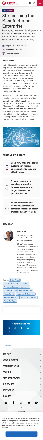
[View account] (34, 3)
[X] (21, 402)
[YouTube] (28, 402)
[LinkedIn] (6, 402)
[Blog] (36, 402)
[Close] (40, 415)
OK (21, 434)
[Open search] (26, 3)
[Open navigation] (40, 3)
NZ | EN (21, 407)
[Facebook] (13, 402)
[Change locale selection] (30, 3)
